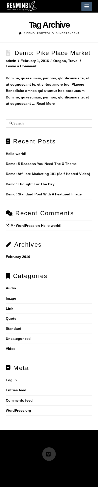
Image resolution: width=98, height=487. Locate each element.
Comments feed (19, 400)
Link (9, 308)
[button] (86, 6)
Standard (13, 329)
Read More (45, 103)
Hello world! (16, 154)
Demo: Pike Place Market (52, 52)
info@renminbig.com (22, 467)
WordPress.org (18, 410)
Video (11, 349)
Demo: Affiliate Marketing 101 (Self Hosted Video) (48, 174)
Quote (11, 318)
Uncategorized (18, 339)
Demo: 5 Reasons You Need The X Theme (41, 164)
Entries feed (16, 390)
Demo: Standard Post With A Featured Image (44, 194)
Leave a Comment (21, 66)
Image (11, 298)
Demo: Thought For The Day (30, 184)
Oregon (59, 61)
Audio (11, 288)
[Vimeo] (49, 454)
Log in (11, 380)
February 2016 (18, 257)
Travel (73, 61)
